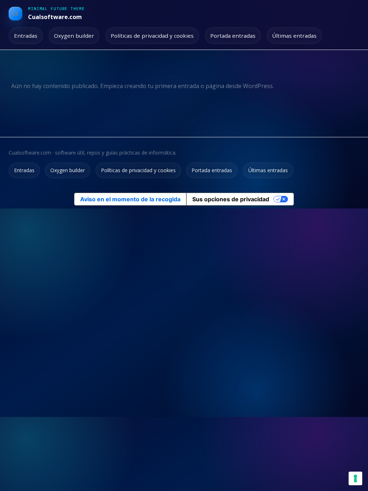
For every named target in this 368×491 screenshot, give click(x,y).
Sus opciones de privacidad (230, 199)
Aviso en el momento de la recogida (130, 199)
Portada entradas (233, 35)
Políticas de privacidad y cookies (152, 35)
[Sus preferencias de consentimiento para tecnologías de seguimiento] (355, 478)
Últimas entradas (294, 35)
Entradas (25, 35)
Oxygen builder (74, 35)
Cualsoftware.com (55, 17)
